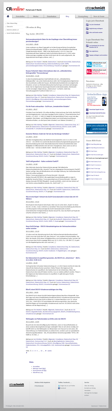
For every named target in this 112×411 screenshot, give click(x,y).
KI (46, 192)
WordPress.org (38, 372)
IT (34, 129)
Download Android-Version (97, 113)
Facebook (52, 251)
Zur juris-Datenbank (94, 24)
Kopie (57, 221)
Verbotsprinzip (59, 345)
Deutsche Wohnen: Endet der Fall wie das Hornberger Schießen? (47, 134)
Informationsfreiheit (46, 99)
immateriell (29, 129)
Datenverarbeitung (53, 64)
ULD (52, 345)
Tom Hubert (37, 62)
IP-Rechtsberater (39, 386)
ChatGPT (59, 190)
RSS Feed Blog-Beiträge (95, 144)
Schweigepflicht (45, 345)
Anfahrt (86, 395)
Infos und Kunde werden (95, 32)
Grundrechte (48, 284)
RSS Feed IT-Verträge (94, 168)
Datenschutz (52, 62)
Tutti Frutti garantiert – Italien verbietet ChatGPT (42, 161)
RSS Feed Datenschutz (94, 161)
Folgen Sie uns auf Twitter (67, 385)
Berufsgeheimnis (59, 341)
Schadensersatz (41, 129)
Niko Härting (38, 95)
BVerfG (63, 312)
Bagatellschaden (37, 312)
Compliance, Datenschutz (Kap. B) (59, 95)
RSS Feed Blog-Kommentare (96, 148)
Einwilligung (35, 99)
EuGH (62, 64)
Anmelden (36, 366)
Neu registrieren (93, 51)
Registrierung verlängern (96, 28)
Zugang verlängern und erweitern (98, 55)
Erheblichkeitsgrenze (73, 312)
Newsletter (87, 390)
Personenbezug (49, 66)
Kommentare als (39, 370)
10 (41, 351)
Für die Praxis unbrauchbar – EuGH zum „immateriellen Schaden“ (48, 106)
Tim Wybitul (38, 310)
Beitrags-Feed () (39, 368)
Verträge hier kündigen (91, 393)
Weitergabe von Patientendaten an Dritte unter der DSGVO (46, 319)
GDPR (67, 64)
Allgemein (51, 125)
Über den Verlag (89, 385)
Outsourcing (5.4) (41, 341)
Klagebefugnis (62, 251)
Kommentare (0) (74, 66)
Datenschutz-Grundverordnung (36, 64)
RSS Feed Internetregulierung (96, 172)
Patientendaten (31, 345)
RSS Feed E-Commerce (94, 165)
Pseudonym (58, 66)
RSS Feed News (92, 151)
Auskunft (59, 219)
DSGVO (28, 99)
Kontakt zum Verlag (89, 388)
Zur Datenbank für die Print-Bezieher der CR (96, 46)
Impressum (94, 406)
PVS (38, 345)
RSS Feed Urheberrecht (95, 179)
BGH (48, 249)
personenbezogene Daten (34, 66)
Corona (58, 282)
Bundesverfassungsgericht (51, 312)
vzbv (69, 251)
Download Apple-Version (96, 109)
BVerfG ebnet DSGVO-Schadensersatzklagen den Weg (44, 290)
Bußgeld (58, 154)
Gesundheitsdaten (71, 343)
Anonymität (67, 62)
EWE (62, 343)
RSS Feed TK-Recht (93, 175)
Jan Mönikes (38, 339)
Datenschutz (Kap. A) (33, 97)
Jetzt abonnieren (92, 87)
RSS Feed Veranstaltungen (95, 154)
